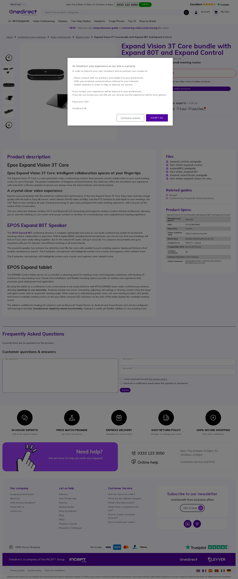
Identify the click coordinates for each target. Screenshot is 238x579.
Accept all (157, 117)
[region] (120, 92)
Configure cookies (130, 117)
